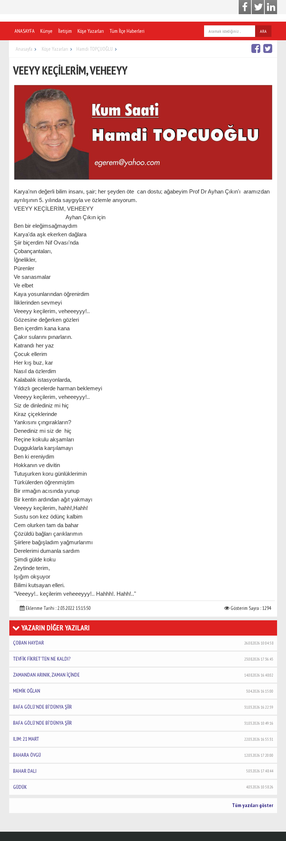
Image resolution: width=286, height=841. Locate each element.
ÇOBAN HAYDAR (143, 642)
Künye (46, 31)
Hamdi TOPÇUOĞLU (94, 48)
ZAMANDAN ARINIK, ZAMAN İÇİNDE (143, 674)
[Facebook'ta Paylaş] (256, 48)
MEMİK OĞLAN (143, 690)
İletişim (65, 31)
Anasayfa (24, 48)
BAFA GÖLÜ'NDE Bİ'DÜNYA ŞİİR (143, 706)
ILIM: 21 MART (143, 739)
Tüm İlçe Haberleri (126, 31)
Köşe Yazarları (90, 31)
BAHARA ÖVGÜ (143, 755)
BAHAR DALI (143, 771)
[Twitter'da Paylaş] (268, 48)
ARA (263, 31)
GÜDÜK (143, 787)
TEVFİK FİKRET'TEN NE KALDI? (143, 658)
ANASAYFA (25, 31)
